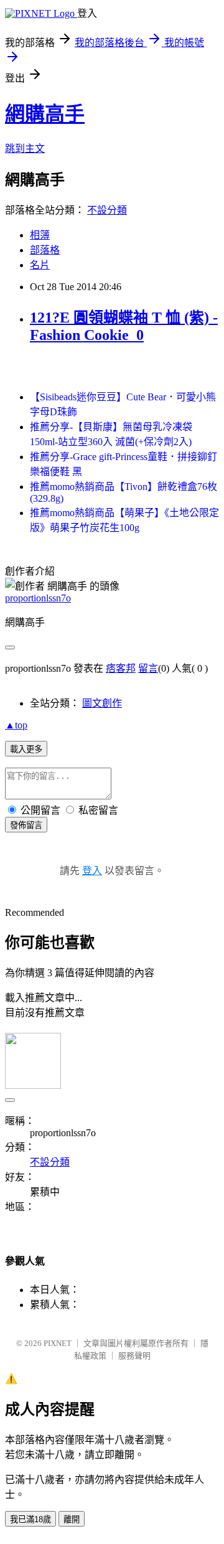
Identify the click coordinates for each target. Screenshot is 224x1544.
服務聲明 (134, 1355)
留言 (148, 668)
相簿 (40, 235)
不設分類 (107, 210)
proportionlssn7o (38, 598)
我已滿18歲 (30, 1519)
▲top (16, 725)
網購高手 (45, 114)
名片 (40, 265)
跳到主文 (25, 148)
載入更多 (26, 749)
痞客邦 (121, 668)
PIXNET (58, 1343)
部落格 (45, 250)
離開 (71, 1519)
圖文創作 (102, 703)
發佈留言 (26, 825)
